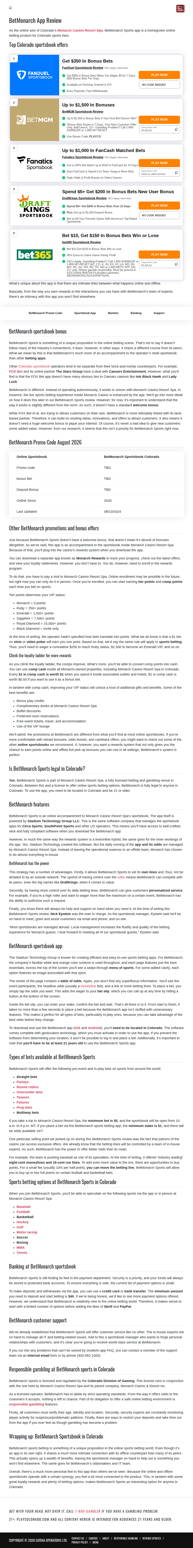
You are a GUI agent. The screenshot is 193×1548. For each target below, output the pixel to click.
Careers (93, 1538)
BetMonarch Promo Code (45, 313)
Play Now (159, 75)
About (105, 1538)
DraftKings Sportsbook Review (84, 198)
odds (121, 877)
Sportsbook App (85, 313)
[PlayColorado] (92, 7)
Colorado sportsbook (34, 366)
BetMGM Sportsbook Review (82, 111)
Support (159, 313)
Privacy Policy (80, 1542)
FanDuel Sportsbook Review (82, 67)
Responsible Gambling (126, 1538)
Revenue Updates (151, 1538)
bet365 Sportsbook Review (81, 242)
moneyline (88, 986)
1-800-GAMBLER (87, 1511)
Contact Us (78, 1538)
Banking (136, 313)
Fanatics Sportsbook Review (82, 157)
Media (96, 1542)
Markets (113, 313)
